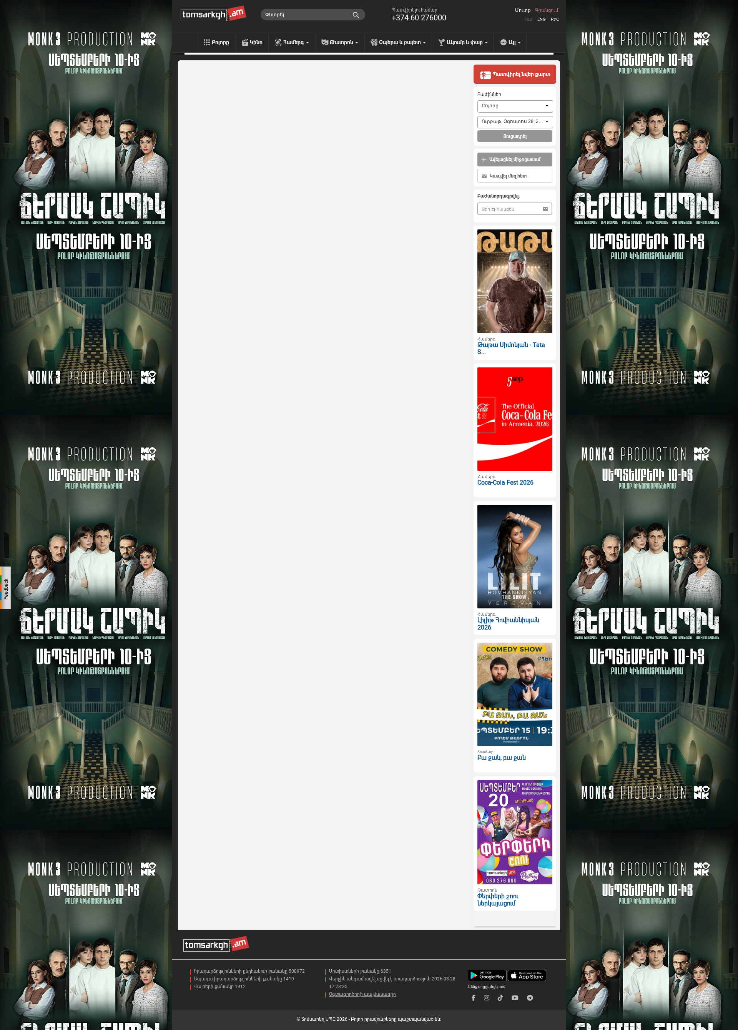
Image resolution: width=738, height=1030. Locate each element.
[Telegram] (530, 998)
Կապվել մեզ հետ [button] (508, 176)
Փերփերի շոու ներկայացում (497, 899)
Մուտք (522, 10)
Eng (541, 19)
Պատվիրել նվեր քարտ (520, 74)
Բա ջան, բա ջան (501, 757)
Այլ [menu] (513, 42)
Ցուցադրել (515, 136)
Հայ (528, 19)
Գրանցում (546, 10)
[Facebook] (473, 998)
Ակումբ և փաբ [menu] (465, 42)
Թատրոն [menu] (342, 42)
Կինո (256, 42)
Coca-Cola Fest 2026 (505, 482)
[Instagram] (486, 998)
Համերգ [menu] (294, 42)
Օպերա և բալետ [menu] (400, 42)
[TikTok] (500, 998)
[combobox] (515, 106)
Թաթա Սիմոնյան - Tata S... (511, 348)
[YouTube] (515, 998)
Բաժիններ (489, 94)
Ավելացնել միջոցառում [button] (514, 159)
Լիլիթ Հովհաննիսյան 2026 (508, 623)
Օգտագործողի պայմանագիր (362, 994)
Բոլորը (220, 42)
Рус (555, 19)
